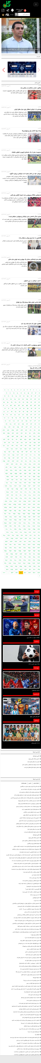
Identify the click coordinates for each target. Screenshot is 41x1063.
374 (20, 520)
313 (8, 495)
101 (4, 418)
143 (17, 433)
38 (15, 399)
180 (8, 446)
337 (5, 505)
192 (31, 452)
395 (34, 529)
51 (4, 402)
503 (21, 569)
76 (23, 412)
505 (12, 569)
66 (24, 409)
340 (29, 508)
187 (16, 449)
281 (7, 483)
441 (11, 545)
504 (16, 569)
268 (30, 480)
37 (19, 399)
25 (27, 396)
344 (10, 508)
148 (34, 436)
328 (10, 501)
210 (30, 458)
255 (16, 474)
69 (12, 409)
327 (15, 501)
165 (35, 443)
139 (34, 433)
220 (26, 461)
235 (34, 467)
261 (25, 477)
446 (24, 548)
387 (34, 526)
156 (34, 439)
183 (34, 449)
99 (12, 418)
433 (11, 542)
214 (13, 458)
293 (26, 489)
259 (34, 477)
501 (30, 569)
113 (31, 424)
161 (12, 439)
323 (34, 501)
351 (15, 511)
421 (30, 538)
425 (12, 538)
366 (20, 517)
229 (25, 464)
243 (34, 470)
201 (30, 455)
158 (25, 439)
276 (30, 483)
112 (35, 424)
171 (9, 443)
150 (26, 436)
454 (24, 551)
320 (12, 498)
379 (34, 523)
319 (16, 498)
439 (19, 545)
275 (34, 483)
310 (21, 495)
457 (10, 551)
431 (20, 542)
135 (13, 430)
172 (5, 443)
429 (30, 542)
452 (34, 551)
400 (11, 529)
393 (6, 526)
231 (17, 464)
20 (10, 393)
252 (30, 474)
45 (27, 402)
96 (24, 418)
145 (8, 433)
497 (11, 566)
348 (29, 511)
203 (22, 455)
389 (24, 526)
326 (20, 501)
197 (9, 452)
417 (9, 535)
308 (30, 495)
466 (7, 554)
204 (18, 455)
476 (34, 560)
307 (34, 495)
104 (30, 421)
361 (5, 514)
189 (7, 449)
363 (34, 517)
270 (21, 480)
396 (29, 529)
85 (27, 415)
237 (25, 467)
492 (34, 566)
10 (8, 390)
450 (6, 548)
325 (24, 501)
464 (16, 554)
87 (19, 415)
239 (15, 467)
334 (19, 505)
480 (15, 560)
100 (8, 418)
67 (20, 409)
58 (15, 405)
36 (23, 399)
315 (34, 498)
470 (25, 557)
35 (27, 399)
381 (24, 523)
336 (10, 505)
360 (10, 514)
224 (8, 461)
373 (25, 520)
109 (9, 421)
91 (3, 415)
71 (5, 409)
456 (15, 551)
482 (6, 560)
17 (21, 393)
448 (15, 548)
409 (7, 532)
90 (7, 415)
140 (30, 433)
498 (7, 566)
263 (16, 477)
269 (25, 480)
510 (25, 573)
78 (15, 412)
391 (15, 526)
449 (10, 548)
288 (10, 486)
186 (21, 449)
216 (5, 458)
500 (34, 569)
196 (13, 452)
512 (17, 573)
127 (9, 427)
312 (12, 495)
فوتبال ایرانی (36, 783)
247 (16, 470)
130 (35, 430)
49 (11, 402)
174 (34, 446)
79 (11, 412)
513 (12, 573)
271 (17, 480)
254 (20, 474)
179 (12, 446)
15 (28, 393)
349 (24, 511)
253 (25, 474)
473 (11, 557)
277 (25, 483)
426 (7, 538)
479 (20, 560)
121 (35, 427)
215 (9, 458)
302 (21, 492)
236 (29, 467)
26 (24, 396)
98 (16, 418)
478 (24, 560)
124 (22, 427)
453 (29, 551)
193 (27, 452)
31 (5, 396)
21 (6, 393)
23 (35, 396)
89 (11, 415)
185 (25, 449)
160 (16, 439)
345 (5, 508)
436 (34, 545)
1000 (4, 573)
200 (35, 455)
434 (6, 542)
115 (23, 424)
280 (11, 483)
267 (34, 480)
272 (12, 480)
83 (35, 415)
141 (26, 433)
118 (10, 424)
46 (23, 402)
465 (11, 554)
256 (11, 474)
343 (15, 508)
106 (22, 421)
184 (30, 449)
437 (29, 545)
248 (11, 470)
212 (22, 458)
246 (20, 470)
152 (17, 436)
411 (35, 535)
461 (30, 554)
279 (16, 483)
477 (29, 560)
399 (15, 529)
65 (27, 409)
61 (3, 405)
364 (29, 517)
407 (16, 532)
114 (27, 424)
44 (31, 402)
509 (30, 573)
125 (18, 427)
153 (13, 436)
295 (17, 489)
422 (26, 538)
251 (34, 474)
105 (26, 421)
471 (21, 557)
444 (34, 548)
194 (22, 452)
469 (30, 557)
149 (30, 436)
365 (24, 517)
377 (6, 520)
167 (26, 443)
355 (33, 514)
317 (25, 498)
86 (23, 415)
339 (34, 508)
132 (26, 430)
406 (21, 532)
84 (31, 415)
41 (3, 399)
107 (18, 421)
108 (14, 421)
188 (12, 449)
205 (13, 455)
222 (17, 461)
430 (25, 542)
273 (8, 480)
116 (19, 424)
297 (8, 489)
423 (21, 538)
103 (35, 421)
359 (14, 514)
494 (25, 566)
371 (34, 520)
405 (25, 532)
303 (16, 492)
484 (34, 563)
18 (17, 393)
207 (4, 455)
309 (25, 495)
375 (15, 520)
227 (34, 464)
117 (15, 424)
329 (6, 501)
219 (30, 461)
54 (31, 405)
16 (24, 393)
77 (19, 412)
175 (30, 446)
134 (17, 430)
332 (29, 505)
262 (21, 477)
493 (30, 566)
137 (4, 430)
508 (34, 573)
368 (10, 517)
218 (35, 461)
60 (7, 405)
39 (11, 399)
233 (7, 464)
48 (15, 402)
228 (30, 464)
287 (15, 486)
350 (20, 511)
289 (6, 486)
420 (35, 538)
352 (10, 511)
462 (25, 554)
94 (31, 418)
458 (5, 551)
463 (21, 554)
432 (16, 542)
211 (26, 458)
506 (7, 569)
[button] (3, 70)
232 (12, 464)
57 (19, 405)
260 (30, 477)
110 (5, 421)
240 (11, 467)
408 (12, 532)
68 (16, 409)
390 (19, 526)
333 (24, 505)
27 (20, 396)
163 (4, 439)
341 (24, 508)
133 (22, 430)
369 (6, 517)
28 (16, 396)
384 (10, 523)
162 (8, 439)
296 (12, 489)
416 (13, 535)
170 (13, 443)
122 (31, 427)
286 (20, 486)
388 (29, 526)
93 (35, 418)
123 (27, 427)
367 (15, 517)
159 (21, 439)
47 (19, 402)
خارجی (30, 783)
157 (30, 439)
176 (26, 446)
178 (17, 446)
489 (10, 563)
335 (14, 505)
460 (34, 554)
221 (22, 461)
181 (4, 446)
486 (24, 563)
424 (17, 538)
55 (27, 405)
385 (5, 523)
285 (24, 486)
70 (8, 409)
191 (35, 452)
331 (34, 505)
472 (16, 557)
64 (31, 409)
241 (6, 467)
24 (31, 396)
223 (13, 461)
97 (20, 418)
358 (19, 514)
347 (34, 511)
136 (8, 430)
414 (22, 535)
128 (5, 427)
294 (21, 489)
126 (13, 427)
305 (7, 492)
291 (35, 489)
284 (29, 486)
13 (35, 393)
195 (18, 452)
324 (29, 501)
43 (35, 402)
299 (34, 492)
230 (21, 464)
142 (22, 433)
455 (20, 551)
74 (31, 412)
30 (8, 396)
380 (29, 523)
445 (29, 548)
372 (30, 520)
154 (8, 436)
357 (24, 514)
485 (29, 563)
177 (21, 446)
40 (7, 399)
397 (25, 529)
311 (16, 495)
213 (18, 458)
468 (34, 557)
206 (9, 455)
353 (5, 511)
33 (35, 399)
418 (4, 535)
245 (25, 470)
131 (30, 430)
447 (20, 548)
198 (5, 452)
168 (22, 443)
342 (20, 508)
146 (4, 433)
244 (30, 470)
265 (7, 477)
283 (34, 486)
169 (17, 443)
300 (30, 492)
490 (5, 563)
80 (8, 412)
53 (35, 405)
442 (6, 545)
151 (21, 436)
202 (26, 455)
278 (20, 483)
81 (4, 412)
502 (26, 569)
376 (10, 520)
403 (34, 532)
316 (30, 498)
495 (21, 566)
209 (34, 458)
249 (7, 470)
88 (15, 415)
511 (21, 573)
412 (31, 535)
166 (30, 443)
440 (15, 545)
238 (20, 467)
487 (19, 563)
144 (13, 433)
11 (4, 390)
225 (4, 461)
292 (30, 489)
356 (29, 514)
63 (35, 409)
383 (15, 523)
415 (17, 535)
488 (14, 563)
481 (11, 560)
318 (21, 498)
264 (12, 477)
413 (26, 535)
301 (26, 492)
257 (6, 474)
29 (12, 396)
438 (24, 545)
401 (7, 529)
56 (23, 405)
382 (20, 523)
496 (16, 566)
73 (35, 412)
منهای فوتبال (23, 783)
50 (8, 402)
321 (7, 498)
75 (27, 412)
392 (10, 526)
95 (27, 418)
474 (7, 557)
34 (31, 399)
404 (30, 532)
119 (6, 424)
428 (34, 542)
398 (20, 529)
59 (11, 405)
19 (13, 393)
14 (32, 393)
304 (12, 492)
